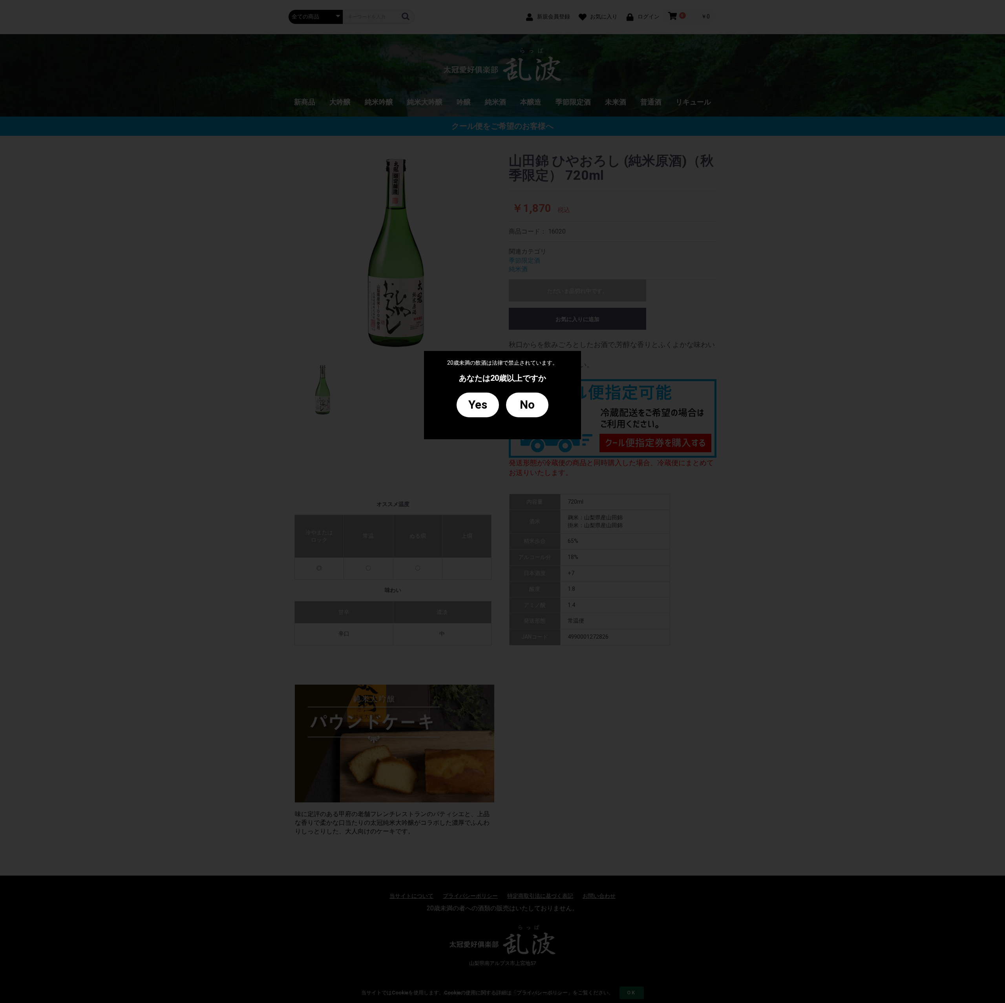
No (527, 404)
